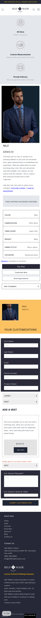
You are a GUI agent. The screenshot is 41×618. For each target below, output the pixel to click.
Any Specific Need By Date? (16, 492)
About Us (7, 531)
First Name (9, 341)
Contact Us (8, 537)
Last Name (9, 351)
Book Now (8, 529)
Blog (6, 534)
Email (6, 362)
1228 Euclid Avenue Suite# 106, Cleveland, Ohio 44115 (20, 552)
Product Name (10, 383)
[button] (2, 9)
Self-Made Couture (11, 548)
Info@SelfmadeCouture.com (14, 559)
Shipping (4, 261)
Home (6, 521)
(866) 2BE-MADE (10, 556)
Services (7, 526)
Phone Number (11, 373)
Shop (6, 523)
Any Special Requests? (14, 473)
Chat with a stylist (18, 188)
